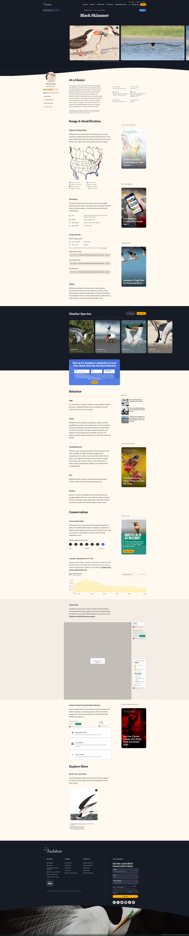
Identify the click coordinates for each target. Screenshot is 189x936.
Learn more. (104, 247)
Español (144, 1)
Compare (131, 313)
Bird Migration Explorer (130, 132)
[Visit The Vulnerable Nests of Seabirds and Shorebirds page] (133, 402)
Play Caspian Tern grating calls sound (118, 322)
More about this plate (77, 828)
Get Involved (110, 4)
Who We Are (50, 863)
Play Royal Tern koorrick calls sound (144, 322)
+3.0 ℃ (142, 635)
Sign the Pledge (128, 551)
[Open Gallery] (117, 28)
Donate (143, 4)
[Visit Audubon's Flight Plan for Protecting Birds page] (133, 267)
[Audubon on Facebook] (118, 902)
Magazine (138, 1)
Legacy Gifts (86, 870)
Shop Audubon (131, 1)
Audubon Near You (88, 863)
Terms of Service (107, 374)
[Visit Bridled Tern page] (81, 336)
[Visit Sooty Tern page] (160, 336)
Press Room (68, 868)
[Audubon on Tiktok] (129, 902)
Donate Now (86, 868)
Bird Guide (89, 10)
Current (136, 633)
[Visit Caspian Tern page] (107, 336)
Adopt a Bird (141, 313)
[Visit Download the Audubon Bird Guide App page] (133, 208)
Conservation (49, 100)
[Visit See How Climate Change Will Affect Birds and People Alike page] (133, 728)
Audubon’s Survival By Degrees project (82, 616)
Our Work (85, 4)
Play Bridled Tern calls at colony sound (92, 322)
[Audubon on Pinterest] (133, 902)
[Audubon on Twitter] (121, 902)
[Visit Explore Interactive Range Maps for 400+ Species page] (133, 149)
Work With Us (68, 863)
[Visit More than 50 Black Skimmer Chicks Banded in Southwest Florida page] (133, 411)
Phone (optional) (108, 370)
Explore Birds (100, 4)
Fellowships (68, 865)
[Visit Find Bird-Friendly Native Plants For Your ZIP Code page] (133, 467)
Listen (143, 10)
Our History (50, 865)
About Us (92, 4)
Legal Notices (66, 891)
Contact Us (68, 870)
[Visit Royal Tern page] (133, 336)
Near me (136, 4)
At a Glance (48, 89)
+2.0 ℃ (136, 635)
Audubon (47, 4)
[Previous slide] (1, 42)
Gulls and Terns (99, 10)
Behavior (48, 96)
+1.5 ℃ (142, 633)
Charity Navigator (50, 883)
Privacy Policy (99, 374)
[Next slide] (187, 42)
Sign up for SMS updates (71, 873)
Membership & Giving (120, 4)
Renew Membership (88, 873)
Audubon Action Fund (52, 877)
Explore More (49, 103)
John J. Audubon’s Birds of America (78, 823)
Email (76, 370)
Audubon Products (88, 865)
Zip (92, 370)
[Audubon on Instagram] (114, 902)
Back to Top (48, 106)
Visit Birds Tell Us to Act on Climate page (133, 537)
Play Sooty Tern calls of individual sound (171, 322)
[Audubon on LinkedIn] (125, 902)
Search (129, 4)
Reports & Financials (52, 874)
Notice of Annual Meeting (53, 872)
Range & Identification (52, 93)
